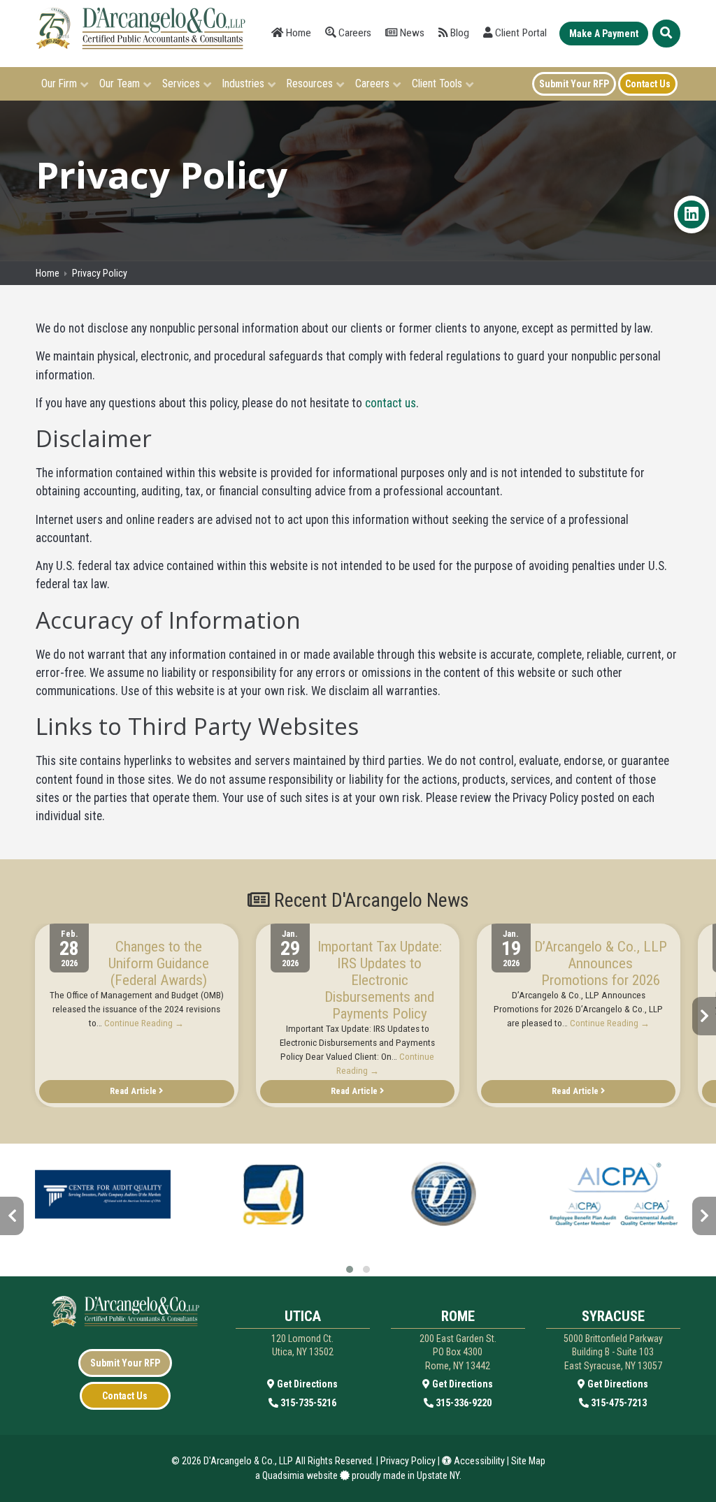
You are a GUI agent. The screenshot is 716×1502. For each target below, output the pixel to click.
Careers (353, 33)
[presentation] (12, 1016)
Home (297, 33)
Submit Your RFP (125, 1363)
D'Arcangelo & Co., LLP (248, 1460)
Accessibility (478, 1460)
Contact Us (125, 1395)
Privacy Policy (408, 1460)
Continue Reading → (144, 1023)
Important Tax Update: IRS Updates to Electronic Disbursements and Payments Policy (379, 980)
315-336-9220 (463, 1402)
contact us (390, 403)
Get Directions (306, 1384)
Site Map (528, 1460)
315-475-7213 (618, 1402)
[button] (349, 1269)
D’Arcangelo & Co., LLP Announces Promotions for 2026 (600, 963)
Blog (458, 33)
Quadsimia (283, 1475)
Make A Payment (603, 33)
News (410, 33)
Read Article (134, 1091)
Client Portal (519, 33)
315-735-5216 (307, 1402)
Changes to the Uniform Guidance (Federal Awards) (158, 963)
